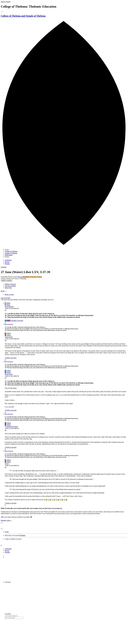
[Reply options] (6, 291)
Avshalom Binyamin (11, 426)
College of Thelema (11, 251)
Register (3, 520)
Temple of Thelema (11, 253)
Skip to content (5, 1)
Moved (20, 277)
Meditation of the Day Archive (32, 277)
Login (8, 520)
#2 (5, 340)
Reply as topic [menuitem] (9, 294)
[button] (3, 267)
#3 (5, 378)
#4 (5, 430)
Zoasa (7, 464)
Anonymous (9, 337)
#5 (5, 467)
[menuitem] (10, 284)
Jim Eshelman (9, 306)
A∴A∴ (7, 249)
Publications (8, 255)
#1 (5, 310)
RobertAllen (9, 374)
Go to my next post (11, 616)
